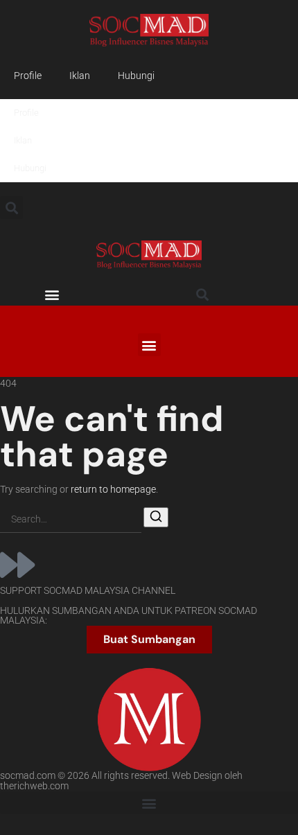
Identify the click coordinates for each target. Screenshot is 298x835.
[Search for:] (70, 520)
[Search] (155, 517)
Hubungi (136, 76)
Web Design (197, 776)
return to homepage (113, 489)
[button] (11, 207)
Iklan (79, 76)
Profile (28, 76)
